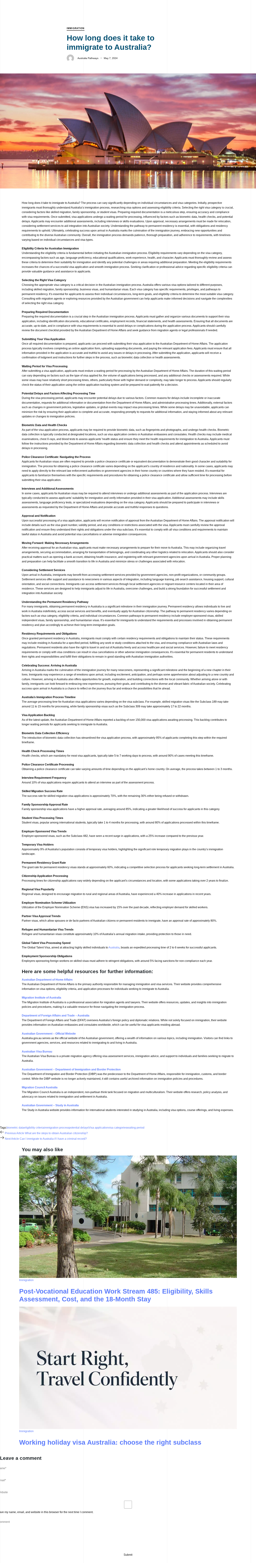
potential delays (78, 1127)
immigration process (56, 1127)
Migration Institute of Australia (41, 997)
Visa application (98, 1127)
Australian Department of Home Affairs (47, 979)
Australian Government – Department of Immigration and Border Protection (71, 1069)
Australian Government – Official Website (49, 1033)
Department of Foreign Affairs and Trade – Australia (55, 1015)
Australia (113, 947)
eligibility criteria (34, 1127)
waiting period (135, 1127)
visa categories (117, 1127)
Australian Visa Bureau (37, 1051)
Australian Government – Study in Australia (50, 1105)
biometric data (15, 1127)
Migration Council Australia (39, 1087)
